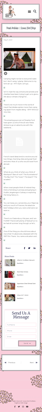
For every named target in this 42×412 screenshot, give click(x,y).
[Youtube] (27, 407)
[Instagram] (23, 407)
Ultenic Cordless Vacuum (26, 260)
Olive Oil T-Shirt (22, 295)
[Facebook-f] (15, 407)
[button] (29, 11)
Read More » (20, 263)
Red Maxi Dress (22, 272)
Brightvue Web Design (21, 403)
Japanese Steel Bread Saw (26, 283)
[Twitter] (19, 407)
